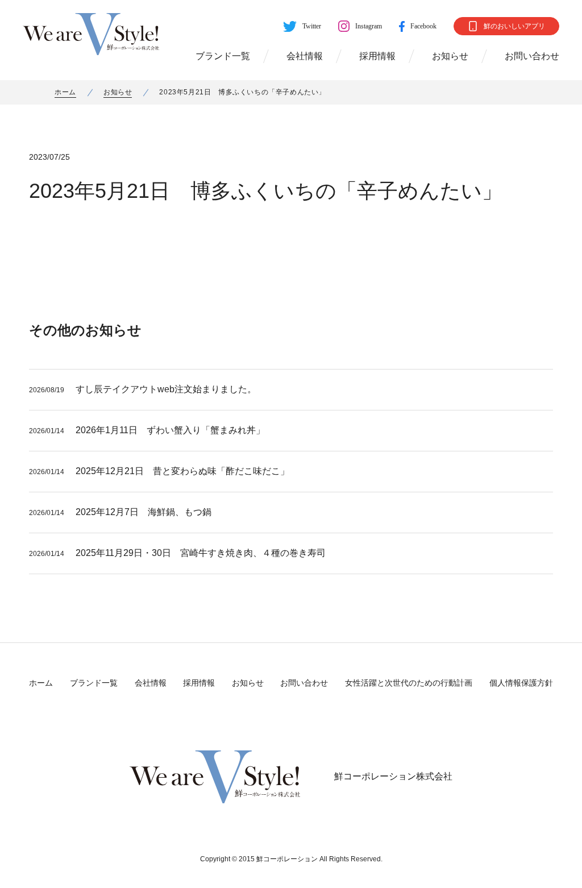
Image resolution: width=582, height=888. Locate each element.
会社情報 (304, 56)
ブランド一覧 (223, 56)
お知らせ (450, 56)
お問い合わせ (532, 56)
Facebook (423, 26)
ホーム (65, 92)
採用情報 (377, 56)
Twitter (311, 26)
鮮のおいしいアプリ (514, 26)
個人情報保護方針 (521, 682)
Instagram (368, 26)
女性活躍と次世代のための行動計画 (408, 682)
